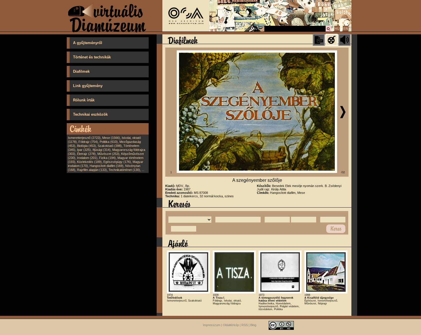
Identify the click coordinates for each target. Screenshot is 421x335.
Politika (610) (109, 141)
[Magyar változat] (337, 31)
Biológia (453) (86, 145)
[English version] (346, 31)
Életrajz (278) (86, 153)
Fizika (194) (107, 157)
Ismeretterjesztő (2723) (84, 137)
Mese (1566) (111, 137)
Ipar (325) (84, 149)
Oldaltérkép (231, 325)
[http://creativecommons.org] (281, 325)
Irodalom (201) (87, 157)
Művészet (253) (108, 153)
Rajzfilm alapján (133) (92, 170)
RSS (244, 325)
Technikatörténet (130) (124, 170)
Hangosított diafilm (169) (106, 166)
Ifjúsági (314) (102, 149)
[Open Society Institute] (185, 30)
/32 (343, 172)
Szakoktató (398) (110, 145)
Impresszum (211, 325)
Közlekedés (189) (89, 161)
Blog (253, 325)
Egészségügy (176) (117, 161)
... (143, 170)
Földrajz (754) (88, 141)
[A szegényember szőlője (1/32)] (257, 172)
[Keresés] (328, 31)
